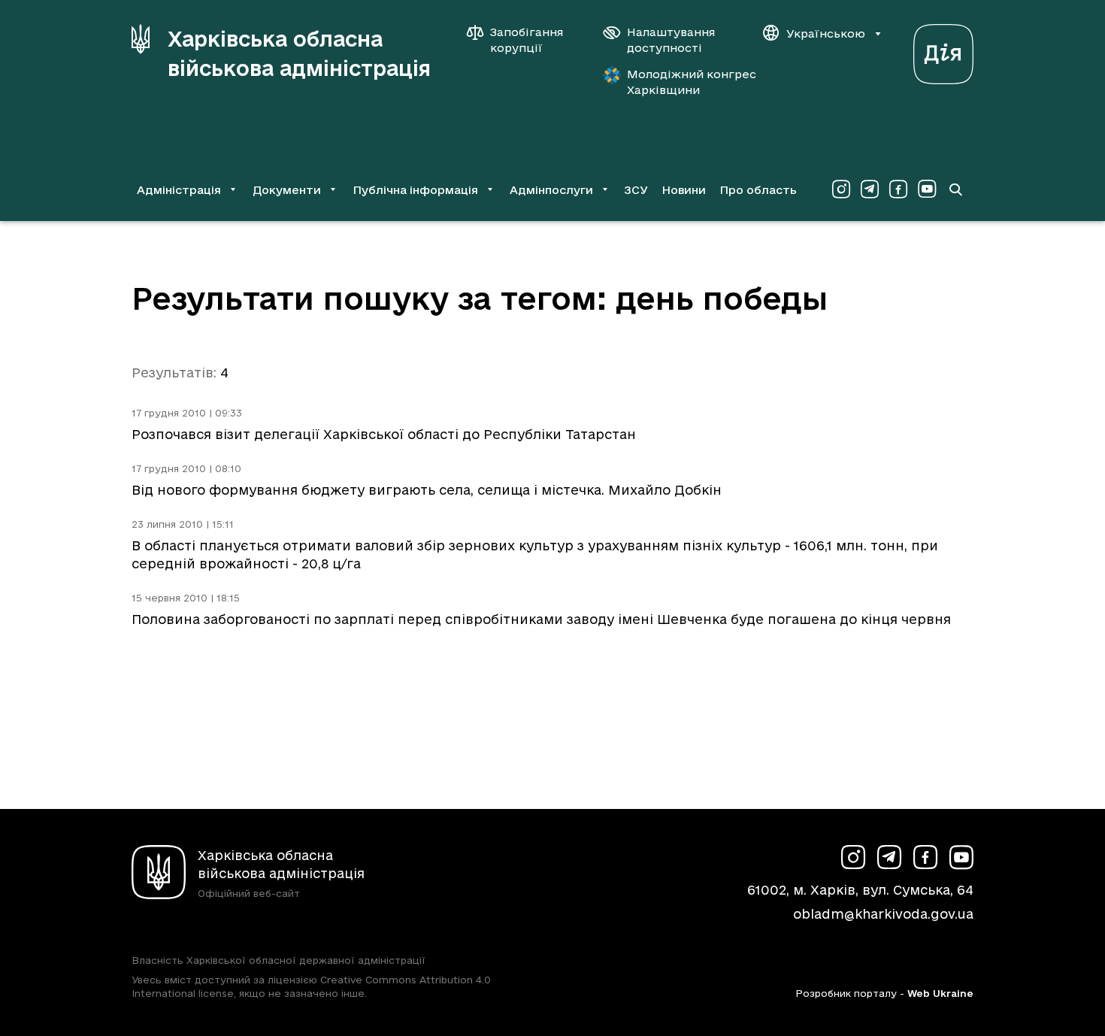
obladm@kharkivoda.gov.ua (883, 914)
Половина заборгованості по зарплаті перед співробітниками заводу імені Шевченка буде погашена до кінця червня (541, 619)
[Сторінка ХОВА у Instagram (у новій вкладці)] (841, 189)
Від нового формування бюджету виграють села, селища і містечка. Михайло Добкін (427, 490)
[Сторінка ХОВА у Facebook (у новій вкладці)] (898, 189)
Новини (683, 189)
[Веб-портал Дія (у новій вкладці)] (943, 50)
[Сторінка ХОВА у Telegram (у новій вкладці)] (870, 189)
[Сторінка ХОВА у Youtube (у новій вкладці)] (927, 189)
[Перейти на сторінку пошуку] (955, 189)
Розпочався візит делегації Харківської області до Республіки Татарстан (384, 434)
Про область (758, 189)
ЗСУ (636, 189)
